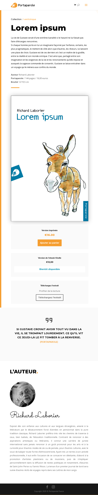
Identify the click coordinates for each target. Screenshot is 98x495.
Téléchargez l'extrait (49, 297)
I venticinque (29, 19)
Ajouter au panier (49, 243)
